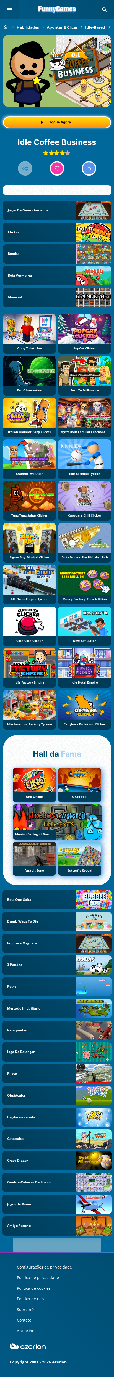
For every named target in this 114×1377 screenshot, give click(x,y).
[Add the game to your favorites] (101, 45)
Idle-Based (95, 27)
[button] (104, 9)
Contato (24, 1320)
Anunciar (25, 1330)
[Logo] (57, 9)
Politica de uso (30, 1298)
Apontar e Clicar (62, 27)
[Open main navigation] (9, 9)
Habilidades (28, 27)
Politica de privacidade (38, 1277)
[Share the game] (25, 168)
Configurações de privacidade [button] (44, 1267)
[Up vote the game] (89, 168)
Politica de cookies (34, 1288)
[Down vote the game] (57, 168)
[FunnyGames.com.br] (6, 27)
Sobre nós (26, 1309)
